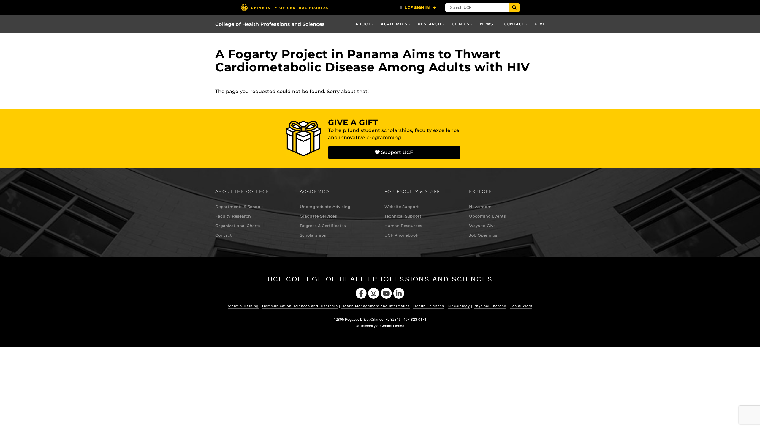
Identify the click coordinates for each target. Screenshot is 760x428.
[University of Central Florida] (284, 7)
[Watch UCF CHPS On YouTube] (386, 292)
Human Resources (403, 225)
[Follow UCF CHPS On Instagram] (373, 292)
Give (540, 24)
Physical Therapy (490, 305)
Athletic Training (243, 305)
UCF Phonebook (401, 235)
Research (429, 24)
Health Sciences (428, 305)
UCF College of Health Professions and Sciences (380, 278)
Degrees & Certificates (323, 225)
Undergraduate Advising (325, 206)
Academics (394, 24)
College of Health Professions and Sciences (270, 24)
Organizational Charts (237, 225)
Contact (223, 235)
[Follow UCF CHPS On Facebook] (361, 292)
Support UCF (396, 152)
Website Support (401, 206)
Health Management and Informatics (375, 305)
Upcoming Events (487, 216)
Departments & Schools (239, 206)
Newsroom (480, 206)
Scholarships (313, 235)
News (486, 24)
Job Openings (483, 235)
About (362, 24)
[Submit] (514, 7)
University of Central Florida (382, 325)
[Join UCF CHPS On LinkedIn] (399, 292)
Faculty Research (233, 216)
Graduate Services (318, 216)
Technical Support (403, 216)
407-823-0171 (415, 319)
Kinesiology (459, 305)
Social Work (521, 305)
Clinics (460, 24)
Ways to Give (482, 225)
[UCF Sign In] (417, 8)
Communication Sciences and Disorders (300, 305)
